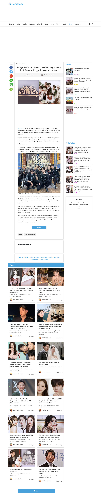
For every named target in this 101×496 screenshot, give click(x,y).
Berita (18, 24)
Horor (52, 24)
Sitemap (78, 206)
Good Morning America (30, 234)
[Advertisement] (61, 11)
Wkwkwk (39, 24)
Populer (25, 24)
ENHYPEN (20, 128)
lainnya (77, 24)
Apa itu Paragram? (84, 204)
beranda (11, 24)
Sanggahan (73, 202)
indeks (36, 491)
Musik (64, 24)
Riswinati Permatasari (49, 75)
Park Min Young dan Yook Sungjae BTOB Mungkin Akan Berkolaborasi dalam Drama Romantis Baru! (50, 401)
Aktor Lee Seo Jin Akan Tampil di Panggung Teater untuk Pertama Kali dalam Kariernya (20, 401)
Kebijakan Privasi (82, 202)
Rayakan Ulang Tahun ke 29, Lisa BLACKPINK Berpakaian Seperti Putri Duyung (49, 290)
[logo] (15, 2)
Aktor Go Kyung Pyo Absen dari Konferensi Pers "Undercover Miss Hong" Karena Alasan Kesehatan (21, 326)
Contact (78, 208)
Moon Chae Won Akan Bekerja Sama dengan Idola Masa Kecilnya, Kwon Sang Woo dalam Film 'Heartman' (20, 364)
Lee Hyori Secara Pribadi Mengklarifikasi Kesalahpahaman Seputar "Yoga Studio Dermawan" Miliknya (50, 326)
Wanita (58, 24)
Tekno (46, 24)
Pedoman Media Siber (73, 204)
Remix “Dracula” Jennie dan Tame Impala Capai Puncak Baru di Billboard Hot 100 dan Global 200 (21, 290)
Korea (70, 24)
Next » (39, 227)
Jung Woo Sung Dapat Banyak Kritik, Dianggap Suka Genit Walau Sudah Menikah (49, 471)
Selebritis (32, 24)
